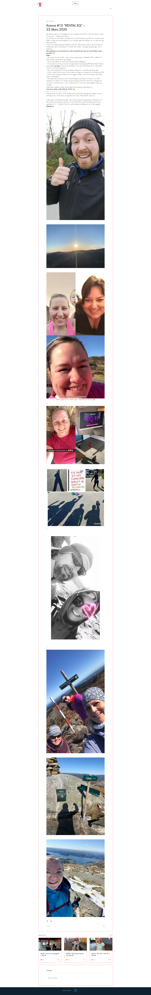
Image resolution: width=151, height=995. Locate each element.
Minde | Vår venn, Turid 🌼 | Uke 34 (101, 954)
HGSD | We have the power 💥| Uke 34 (75, 954)
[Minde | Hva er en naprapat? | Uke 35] (50, 944)
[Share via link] (51, 921)
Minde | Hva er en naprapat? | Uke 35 (50, 954)
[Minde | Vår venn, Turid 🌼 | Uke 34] (101, 944)
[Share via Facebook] (47, 921)
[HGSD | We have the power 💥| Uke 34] (75, 944)
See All (110, 935)
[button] (75, 3)
